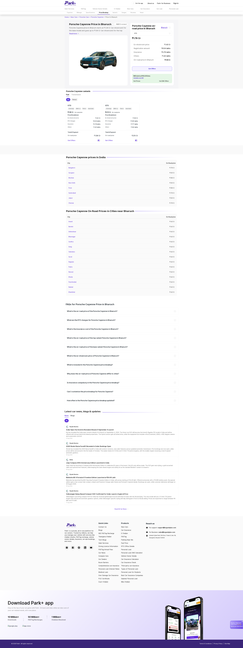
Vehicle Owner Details (129, 556)
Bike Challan (125, 582)
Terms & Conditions (205, 643)
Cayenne (70, 12)
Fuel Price (124, 543)
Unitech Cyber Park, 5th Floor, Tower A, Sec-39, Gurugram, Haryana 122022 (162, 536)
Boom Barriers (103, 562)
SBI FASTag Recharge (106, 533)
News (142, 12)
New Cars (74, 17)
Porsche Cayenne (97, 17)
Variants (114, 12)
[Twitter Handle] (79, 547)
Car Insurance (126, 530)
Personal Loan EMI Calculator (132, 553)
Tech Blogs (102, 540)
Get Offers (152, 68)
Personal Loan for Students (131, 572)
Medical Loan (103, 572)
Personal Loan (126, 549)
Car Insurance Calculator (130, 559)
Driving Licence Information (108, 546)
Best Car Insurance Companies (132, 575)
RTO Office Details (127, 546)
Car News (101, 553)
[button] (98, 140)
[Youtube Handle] (91, 547)
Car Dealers (102, 559)
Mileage (79, 12)
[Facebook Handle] (73, 547)
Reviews (133, 12)
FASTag (124, 537)
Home (67, 17)
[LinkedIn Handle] (85, 547)
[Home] (70, 3)
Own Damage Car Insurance (108, 575)
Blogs (100, 530)
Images (124, 12)
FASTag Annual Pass (105, 549)
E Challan (124, 533)
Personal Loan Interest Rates (108, 569)
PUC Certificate (104, 579)
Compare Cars (103, 556)
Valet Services (103, 543)
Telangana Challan (104, 537)
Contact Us (102, 527)
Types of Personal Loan (129, 569)
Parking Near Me (127, 540)
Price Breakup (103, 12)
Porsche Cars (84, 17)
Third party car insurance (130, 566)
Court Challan (103, 582)
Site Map (227, 643)
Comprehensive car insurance (108, 566)
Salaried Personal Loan (129, 579)
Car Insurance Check (128, 562)
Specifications (90, 12)
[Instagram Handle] (67, 547)
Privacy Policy (218, 643)
